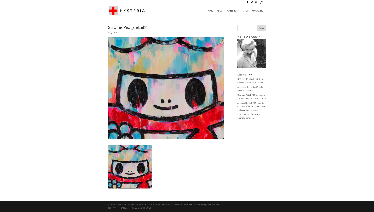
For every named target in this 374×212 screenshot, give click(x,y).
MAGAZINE (257, 11)
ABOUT (220, 11)
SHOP (245, 11)
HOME (210, 11)
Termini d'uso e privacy (194, 204)
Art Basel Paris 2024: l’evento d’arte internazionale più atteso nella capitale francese (251, 106)
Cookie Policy (212, 204)
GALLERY (231, 11)
